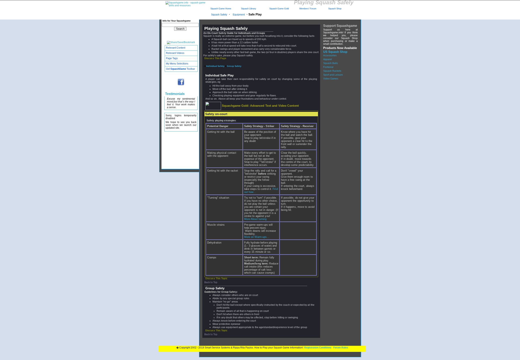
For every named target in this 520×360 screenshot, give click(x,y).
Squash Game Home (220, 8)
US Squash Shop (335, 51)
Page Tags (172, 58)
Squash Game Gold (279, 8)
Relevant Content (175, 47)
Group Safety (234, 66)
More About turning (255, 219)
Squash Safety (219, 14)
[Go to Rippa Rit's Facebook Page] (181, 85)
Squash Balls (330, 63)
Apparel (327, 59)
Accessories (330, 55)
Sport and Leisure (333, 74)
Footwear (328, 67)
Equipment (239, 14)
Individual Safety (215, 66)
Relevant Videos (175, 53)
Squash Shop (334, 8)
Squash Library (248, 8)
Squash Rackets (332, 71)
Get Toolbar (180, 68)
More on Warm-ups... (256, 236)
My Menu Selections (177, 63)
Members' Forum (307, 8)
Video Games (330, 78)
